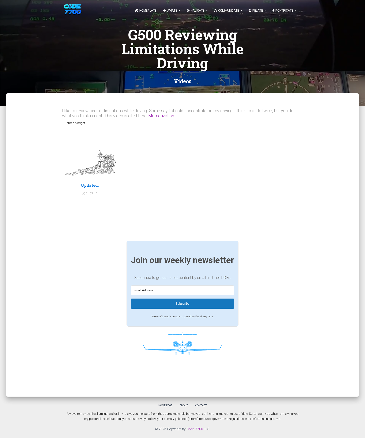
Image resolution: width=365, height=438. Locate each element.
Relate (258, 10)
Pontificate (284, 10)
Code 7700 (195, 429)
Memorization (161, 115)
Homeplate (148, 10)
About (184, 405)
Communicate (229, 10)
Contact (201, 405)
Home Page (165, 405)
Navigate (197, 10)
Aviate (172, 10)
